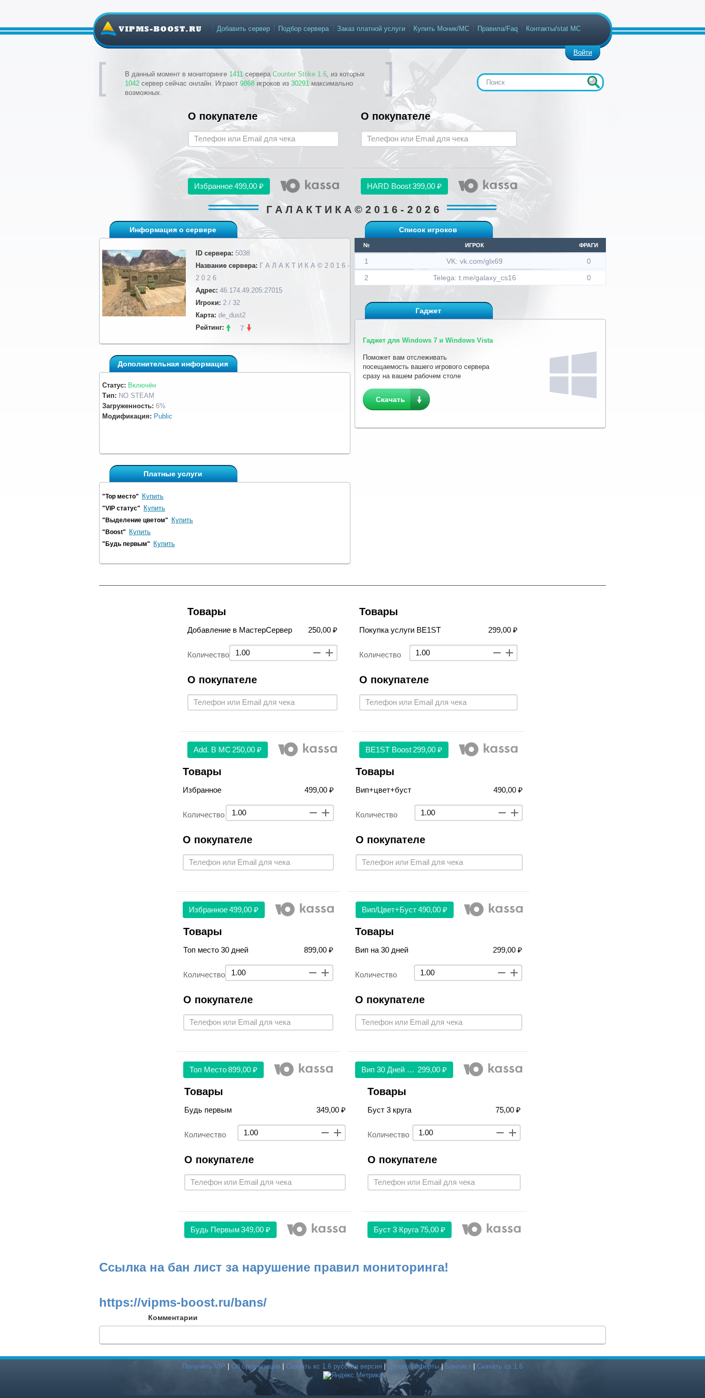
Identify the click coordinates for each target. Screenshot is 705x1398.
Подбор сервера (303, 29)
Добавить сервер (243, 29)
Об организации (255, 1366)
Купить (153, 496)
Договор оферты (413, 1366)
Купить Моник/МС (441, 29)
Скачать (390, 399)
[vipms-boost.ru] (150, 28)
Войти (582, 52)
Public (163, 416)
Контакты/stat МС (553, 29)
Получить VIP (204, 1366)
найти (593, 82)
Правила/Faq (497, 29)
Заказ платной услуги (371, 29)
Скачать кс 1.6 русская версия (334, 1366)
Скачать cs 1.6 (500, 1366)
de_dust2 (232, 315)
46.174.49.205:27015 (251, 290)
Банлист (458, 1366)
